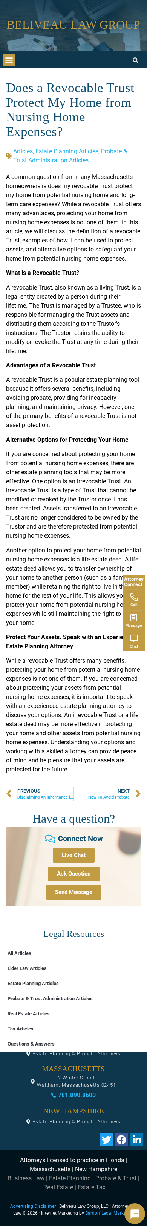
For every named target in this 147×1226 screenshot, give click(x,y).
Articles (23, 151)
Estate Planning (70, 1178)
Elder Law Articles (27, 968)
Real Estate (58, 1187)
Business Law (26, 1178)
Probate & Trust (115, 1178)
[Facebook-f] (121, 1139)
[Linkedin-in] (136, 1139)
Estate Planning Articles (66, 151)
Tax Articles (21, 1029)
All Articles (19, 953)
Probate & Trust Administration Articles (50, 998)
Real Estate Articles (29, 1013)
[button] (9, 60)
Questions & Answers (31, 1044)
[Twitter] (106, 1139)
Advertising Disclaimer (33, 1206)
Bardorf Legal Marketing (109, 1213)
